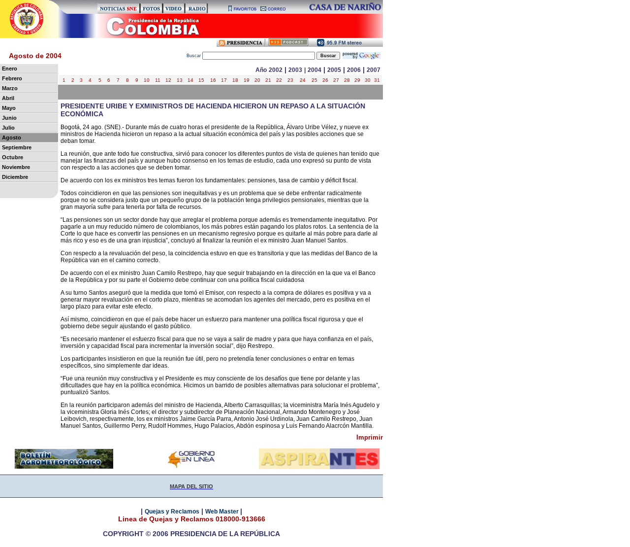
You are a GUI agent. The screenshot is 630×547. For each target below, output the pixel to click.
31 (377, 80)
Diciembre (15, 177)
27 (336, 80)
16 (213, 80)
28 (347, 80)
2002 (276, 70)
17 (224, 80)
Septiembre (17, 147)
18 (235, 80)
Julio (8, 128)
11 (157, 80)
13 (180, 80)
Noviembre (16, 167)
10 (147, 80)
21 (268, 80)
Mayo (9, 108)
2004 (314, 70)
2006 (354, 70)
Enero (9, 68)
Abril (8, 98)
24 (303, 80)
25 (314, 80)
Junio (9, 118)
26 (325, 80)
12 (168, 80)
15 (201, 80)
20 (257, 80)
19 (247, 80)
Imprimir (369, 437)
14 (190, 80)
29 (357, 80)
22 (279, 80)
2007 (373, 70)
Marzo (10, 88)
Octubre (12, 157)
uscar (194, 55)
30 (368, 80)
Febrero (12, 78)
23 (290, 80)
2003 (295, 70)
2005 (334, 70)
